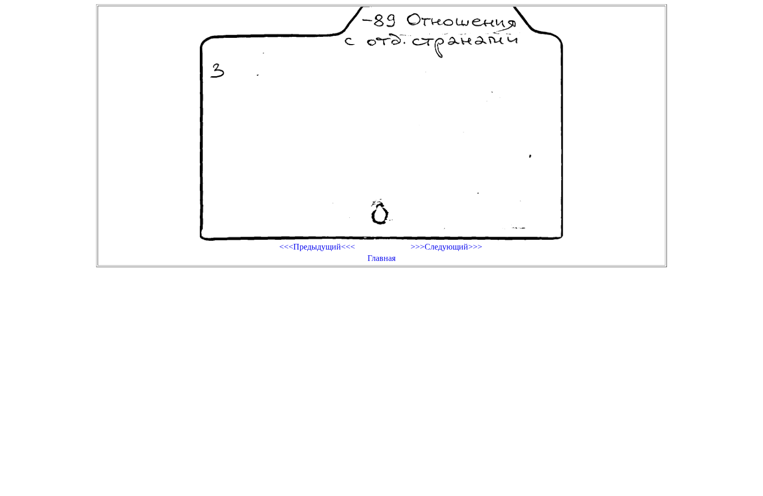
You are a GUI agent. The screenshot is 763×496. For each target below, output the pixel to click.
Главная (381, 258)
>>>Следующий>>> (446, 246)
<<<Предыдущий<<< (317, 246)
